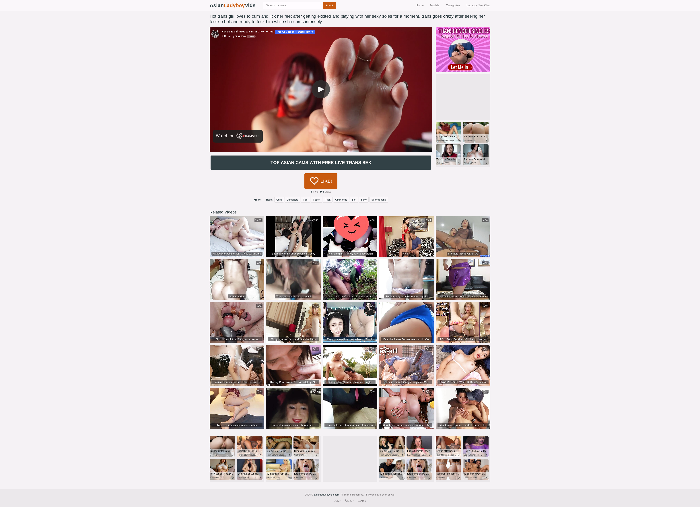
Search (329, 5)
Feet (305, 199)
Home (420, 5)
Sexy (364, 199)
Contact (361, 500)
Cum (279, 199)
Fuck (327, 199)
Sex (354, 199)
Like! (326, 181)
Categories (453, 5)
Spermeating (378, 199)
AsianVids (233, 5)
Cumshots (292, 199)
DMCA (337, 500)
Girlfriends (341, 199)
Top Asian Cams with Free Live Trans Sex (321, 162)
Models (435, 5)
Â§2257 (349, 500)
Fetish (316, 199)
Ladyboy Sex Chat (478, 5)
